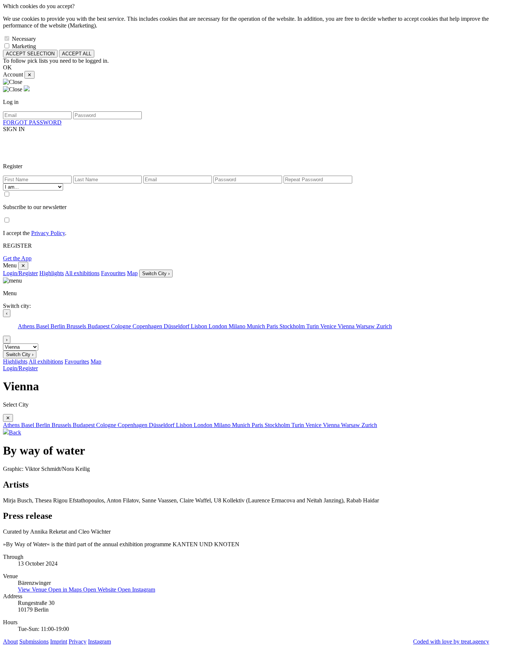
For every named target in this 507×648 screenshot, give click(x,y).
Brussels (77, 326)
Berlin (58, 326)
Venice (329, 326)
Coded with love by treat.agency (451, 641)
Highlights (51, 273)
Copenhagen (148, 326)
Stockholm (292, 326)
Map (132, 273)
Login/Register (20, 273)
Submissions (34, 641)
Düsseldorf (177, 326)
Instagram (99, 641)
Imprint (58, 641)
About (10, 641)
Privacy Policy (48, 233)
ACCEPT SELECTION (30, 53)
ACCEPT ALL (76, 53)
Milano (238, 326)
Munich (256, 326)
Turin (313, 326)
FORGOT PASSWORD (32, 122)
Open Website (100, 589)
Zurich (384, 326)
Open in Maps (65, 589)
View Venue (33, 589)
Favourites (113, 273)
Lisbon (200, 326)
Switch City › (156, 273)
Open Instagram (136, 589)
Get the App (17, 258)
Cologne (122, 326)
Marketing (24, 46)
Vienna (347, 326)
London (219, 326)
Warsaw (366, 326)
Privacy (77, 641)
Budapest (99, 326)
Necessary (24, 39)
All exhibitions (82, 273)
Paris (272, 326)
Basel (43, 326)
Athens (27, 326)
